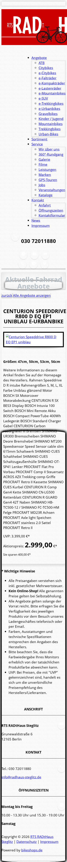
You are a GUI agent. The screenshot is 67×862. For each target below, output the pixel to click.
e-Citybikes (47, 72)
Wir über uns (49, 149)
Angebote (39, 57)
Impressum (40, 225)
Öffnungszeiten (51, 210)
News (35, 220)
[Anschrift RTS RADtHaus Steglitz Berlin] (34, 256)
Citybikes (46, 67)
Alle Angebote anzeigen (32, 295)
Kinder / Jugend (51, 118)
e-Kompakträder (52, 83)
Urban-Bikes (48, 134)
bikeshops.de (32, 850)
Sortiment (39, 139)
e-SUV (43, 98)
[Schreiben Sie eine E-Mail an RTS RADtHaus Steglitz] (45, 256)
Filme (43, 164)
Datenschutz (26, 841)
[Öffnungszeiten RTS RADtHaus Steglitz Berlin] (23, 256)
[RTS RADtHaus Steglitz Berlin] (33, 27)
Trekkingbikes (50, 128)
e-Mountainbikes (52, 93)
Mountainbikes (51, 123)
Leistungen (47, 169)
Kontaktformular (52, 215)
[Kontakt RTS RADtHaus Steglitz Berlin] (22, 266)
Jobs (42, 185)
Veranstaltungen (52, 189)
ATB (41, 62)
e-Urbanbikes (49, 108)
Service (37, 144)
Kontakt (37, 200)
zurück (6, 295)
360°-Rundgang (51, 154)
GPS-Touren (48, 179)
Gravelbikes (48, 113)
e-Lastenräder (50, 88)
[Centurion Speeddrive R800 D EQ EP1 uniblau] (33, 342)
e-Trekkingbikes (51, 103)
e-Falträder (47, 78)
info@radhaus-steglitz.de (21, 777)
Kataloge (46, 195)
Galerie (44, 159)
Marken (45, 174)
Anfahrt (45, 205)
